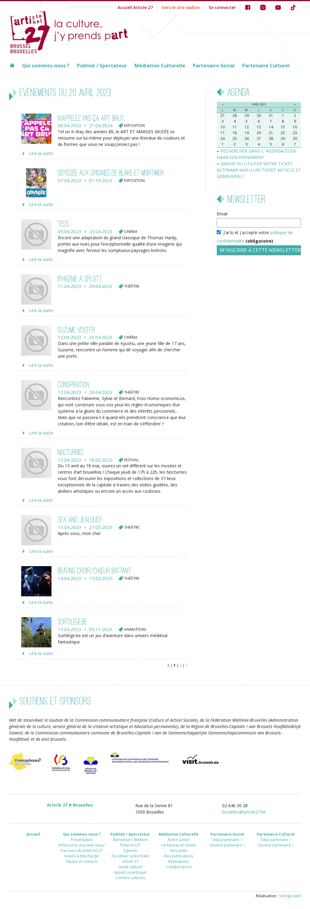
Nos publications (178, 856)
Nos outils (178, 850)
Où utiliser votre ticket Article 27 (130, 858)
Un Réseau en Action (178, 845)
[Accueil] (74, 31)
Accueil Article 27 (135, 7)
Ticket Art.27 (130, 845)
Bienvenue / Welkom (130, 839)
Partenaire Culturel (266, 65)
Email (222, 214)
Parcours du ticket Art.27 (82, 850)
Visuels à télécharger (82, 856)
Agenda (130, 850)
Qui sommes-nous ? (45, 65)
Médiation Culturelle (159, 65)
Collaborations (179, 866)
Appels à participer (130, 872)
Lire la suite (41, 153)
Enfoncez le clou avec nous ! (82, 845)
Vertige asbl (290, 895)
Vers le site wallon (181, 7)
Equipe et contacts (81, 861)
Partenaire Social (214, 65)
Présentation (82, 839)
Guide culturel (130, 866)
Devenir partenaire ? (227, 845)
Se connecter (222, 7)
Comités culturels (130, 877)
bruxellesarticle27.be (244, 812)
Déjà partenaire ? (227, 839)
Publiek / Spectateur (102, 65)
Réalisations (178, 861)
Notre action (179, 839)
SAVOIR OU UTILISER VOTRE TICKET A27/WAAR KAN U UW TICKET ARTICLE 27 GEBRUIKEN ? (258, 170)
